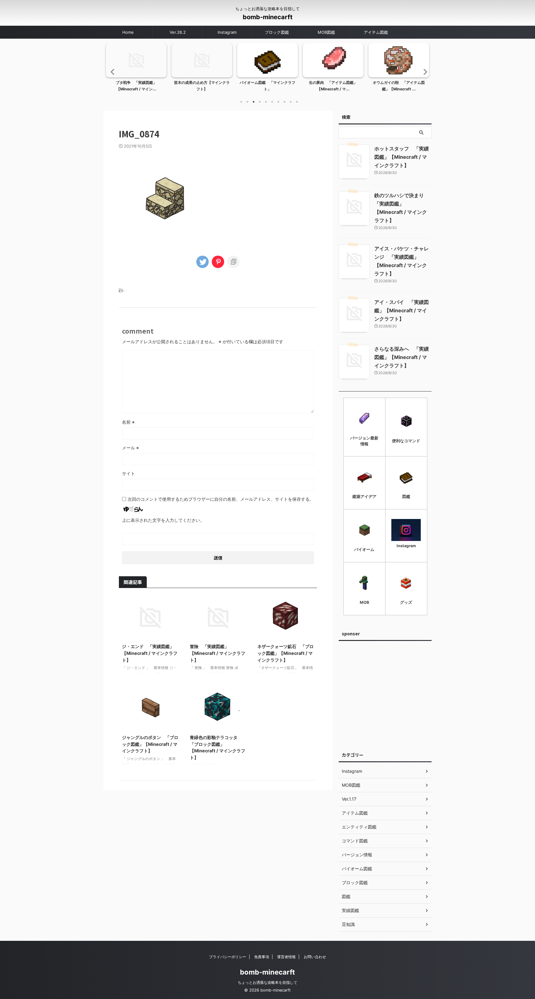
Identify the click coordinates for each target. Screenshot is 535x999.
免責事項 (261, 956)
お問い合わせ (315, 956)
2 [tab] (247, 102)
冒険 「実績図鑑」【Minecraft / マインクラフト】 (217, 653)
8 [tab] (284, 102)
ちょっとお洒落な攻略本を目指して (267, 982)
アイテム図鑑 (376, 32)
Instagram (227, 32)
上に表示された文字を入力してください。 (163, 520)
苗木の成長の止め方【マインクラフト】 (202, 86)
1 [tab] (241, 102)
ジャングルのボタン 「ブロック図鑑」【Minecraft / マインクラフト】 (150, 744)
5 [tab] (266, 102)
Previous (111, 71)
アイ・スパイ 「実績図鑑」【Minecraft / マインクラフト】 (401, 310)
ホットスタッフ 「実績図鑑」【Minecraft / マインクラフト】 (401, 156)
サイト (128, 473)
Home (128, 32)
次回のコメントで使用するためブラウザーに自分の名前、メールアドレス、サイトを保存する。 (221, 499)
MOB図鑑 (326, 32)
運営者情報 (286, 956)
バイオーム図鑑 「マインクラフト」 (267, 86)
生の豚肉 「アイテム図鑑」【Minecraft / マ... (333, 86)
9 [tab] (291, 102)
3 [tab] (253, 102)
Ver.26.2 (178, 32)
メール (130, 447)
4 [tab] (260, 102)
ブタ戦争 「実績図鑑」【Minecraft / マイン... (136, 86)
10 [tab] (297, 102)
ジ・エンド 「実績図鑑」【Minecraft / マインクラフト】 (149, 653)
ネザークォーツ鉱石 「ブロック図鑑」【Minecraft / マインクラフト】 (285, 653)
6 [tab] (272, 102)
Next (423, 71)
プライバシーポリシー (227, 956)
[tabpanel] (136, 69)
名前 (128, 422)
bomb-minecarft (268, 17)
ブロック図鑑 (277, 32)
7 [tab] (278, 102)
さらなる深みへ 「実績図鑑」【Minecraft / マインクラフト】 (401, 357)
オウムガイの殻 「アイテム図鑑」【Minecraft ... (399, 86)
